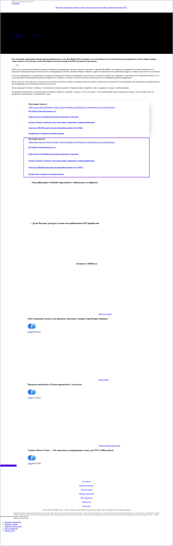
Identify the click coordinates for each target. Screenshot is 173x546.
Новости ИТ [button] (86, 502)
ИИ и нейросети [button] (86, 498)
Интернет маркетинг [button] (86, 485)
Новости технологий (100, 107)
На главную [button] (86, 481)
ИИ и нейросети (11, 529)
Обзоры (112, 107)
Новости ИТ (74, 107)
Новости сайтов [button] (86, 490)
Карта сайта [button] (86, 506)
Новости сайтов (85, 107)
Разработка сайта (147, 514)
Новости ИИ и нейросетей (58, 107)
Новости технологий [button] (86, 494)
